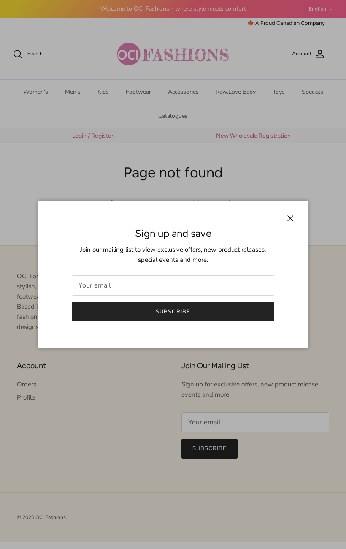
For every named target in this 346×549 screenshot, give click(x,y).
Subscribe (173, 311)
